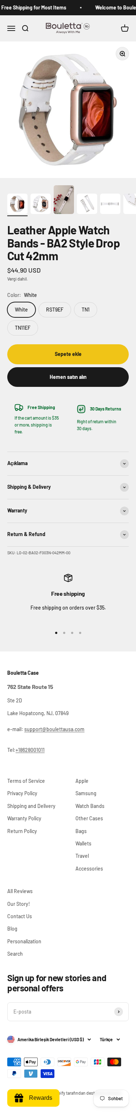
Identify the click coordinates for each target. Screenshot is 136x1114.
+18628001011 (30, 750)
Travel (82, 856)
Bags (81, 831)
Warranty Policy (24, 818)
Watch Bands (89, 806)
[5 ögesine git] (110, 205)
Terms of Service (26, 781)
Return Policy (22, 831)
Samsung (85, 793)
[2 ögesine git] (40, 205)
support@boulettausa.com (54, 729)
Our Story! (18, 904)
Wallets (83, 843)
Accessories (89, 868)
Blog (12, 928)
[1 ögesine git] (17, 205)
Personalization (24, 941)
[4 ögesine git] (87, 205)
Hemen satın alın (68, 377)
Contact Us (19, 916)
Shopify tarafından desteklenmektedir (85, 1092)
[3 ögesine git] (64, 200)
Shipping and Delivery (31, 806)
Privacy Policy (22, 793)
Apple (81, 781)
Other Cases (89, 818)
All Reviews (20, 891)
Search (15, 954)
